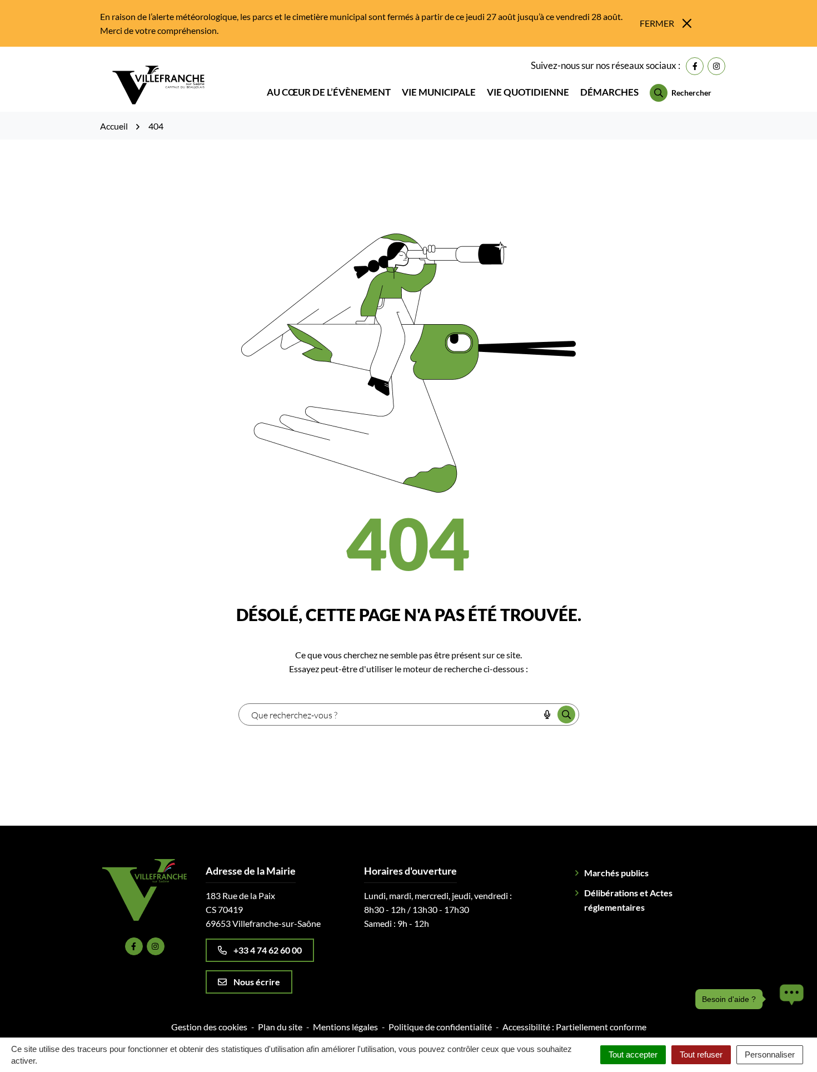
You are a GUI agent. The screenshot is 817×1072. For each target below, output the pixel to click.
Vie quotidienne (528, 92)
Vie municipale (439, 92)
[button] (788, 999)
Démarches (609, 92)
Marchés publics (616, 872)
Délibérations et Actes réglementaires (628, 899)
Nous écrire (256, 981)
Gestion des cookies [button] (209, 1026)
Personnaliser (770, 1054)
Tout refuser (701, 1054)
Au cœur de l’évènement (329, 92)
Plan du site (280, 1026)
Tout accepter (633, 1054)
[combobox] (389, 714)
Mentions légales (345, 1026)
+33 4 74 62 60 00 (267, 950)
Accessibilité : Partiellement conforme (574, 1026)
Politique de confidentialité (440, 1026)
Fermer (657, 23)
